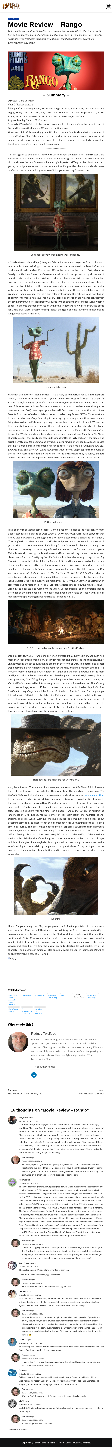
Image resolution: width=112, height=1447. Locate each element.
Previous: (25, 1092)
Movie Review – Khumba (13, 1010)
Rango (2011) (39, 995)
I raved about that (94, 795)
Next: (91, 1092)
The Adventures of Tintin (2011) (27, 1011)
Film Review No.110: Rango (53, 997)
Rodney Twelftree (43, 1033)
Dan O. (22, 1339)
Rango (63, 995)
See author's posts (45, 1066)
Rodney (26, 1157)
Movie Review (14, 19)
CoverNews (71, 1442)
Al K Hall (23, 1291)
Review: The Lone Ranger (91, 997)
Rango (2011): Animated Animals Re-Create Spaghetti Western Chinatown (13, 1000)
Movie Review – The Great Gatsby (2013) (40, 1011)
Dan (21, 1370)
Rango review (26, 995)
